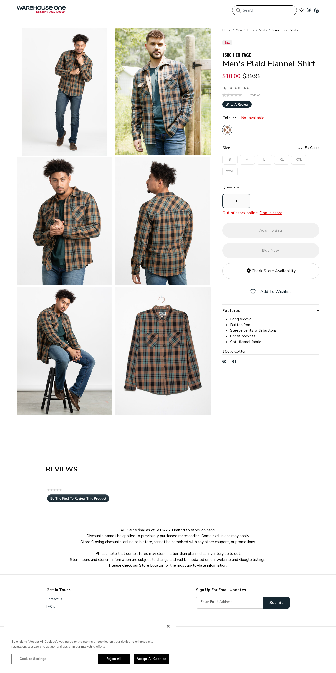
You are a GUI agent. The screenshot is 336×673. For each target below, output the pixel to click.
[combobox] (264, 10)
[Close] (168, 626)
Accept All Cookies (151, 659)
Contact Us (54, 599)
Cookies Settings (33, 659)
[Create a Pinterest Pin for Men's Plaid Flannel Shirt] (224, 361)
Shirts (263, 30)
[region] (90, 645)
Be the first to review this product (79, 499)
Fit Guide (312, 147)
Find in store (271, 213)
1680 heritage (236, 54)
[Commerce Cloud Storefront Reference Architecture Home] (41, 10)
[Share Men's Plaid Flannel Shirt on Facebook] (234, 361)
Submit (276, 602)
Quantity (230, 187)
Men (239, 30)
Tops (250, 30)
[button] (309, 10)
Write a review (237, 104)
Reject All (114, 659)
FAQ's (50, 606)
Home (226, 30)
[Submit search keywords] (239, 10)
